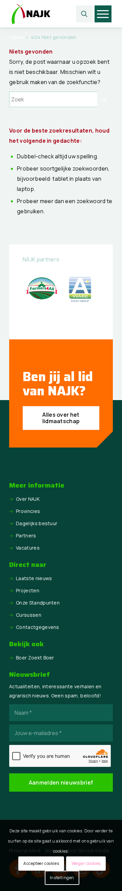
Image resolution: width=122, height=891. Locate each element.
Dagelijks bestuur (36, 523)
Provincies (28, 511)
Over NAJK (28, 499)
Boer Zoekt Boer (35, 657)
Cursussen (28, 615)
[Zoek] (84, 13)
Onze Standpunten (38, 602)
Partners (26, 535)
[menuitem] (84, 13)
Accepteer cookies (41, 863)
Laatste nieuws (34, 578)
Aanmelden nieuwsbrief (61, 782)
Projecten (27, 590)
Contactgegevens (37, 627)
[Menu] (103, 13)
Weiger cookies (86, 863)
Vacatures (28, 547)
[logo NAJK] (50, 13)
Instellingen (62, 877)
